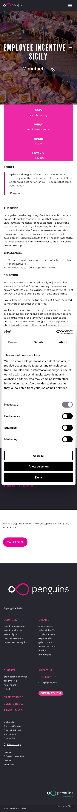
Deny (38, 477)
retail (7, 688)
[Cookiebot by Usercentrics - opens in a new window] (56, 332)
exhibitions (44, 654)
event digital (11, 634)
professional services (15, 676)
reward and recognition (16, 642)
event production (13, 630)
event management (15, 625)
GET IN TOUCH (51, 693)
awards (42, 650)
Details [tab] (38, 342)
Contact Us (47, 677)
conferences (45, 625)
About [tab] (63, 342)
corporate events (13, 638)
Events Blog (13, 703)
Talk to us (15, 542)
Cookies (22, 808)
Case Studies (13, 697)
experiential (45, 638)
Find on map (14, 744)
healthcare (10, 684)
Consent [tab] (14, 342)
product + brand (47, 634)
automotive (10, 680)
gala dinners (45, 642)
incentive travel (47, 646)
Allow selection (39, 466)
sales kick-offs (46, 630)
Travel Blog (13, 710)
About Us (45, 670)
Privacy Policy (10, 808)
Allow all (38, 455)
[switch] (67, 416)
